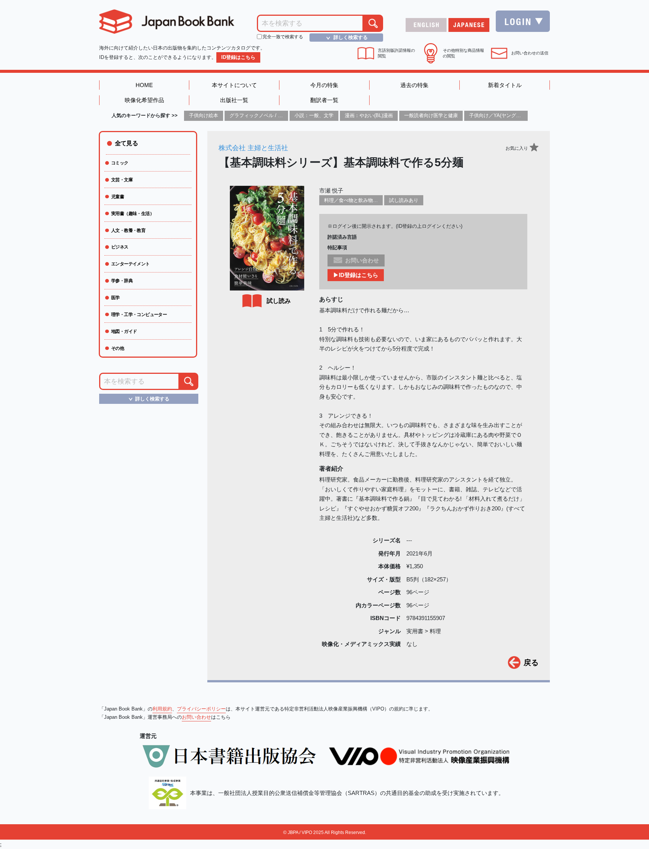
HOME (144, 85)
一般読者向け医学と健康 (431, 115)
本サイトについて (234, 85)
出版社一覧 (234, 100)
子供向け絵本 (203, 115)
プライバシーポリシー (201, 709)
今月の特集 (324, 85)
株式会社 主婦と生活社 (253, 148)
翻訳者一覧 (324, 100)
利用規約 (162, 709)
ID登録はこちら (238, 57)
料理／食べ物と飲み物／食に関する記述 (368, 200)
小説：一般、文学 (314, 115)
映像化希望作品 (144, 100)
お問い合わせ (196, 717)
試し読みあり (403, 200)
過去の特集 (414, 85)
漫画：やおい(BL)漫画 (369, 115)
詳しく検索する (346, 38)
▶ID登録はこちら (355, 275)
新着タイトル (505, 85)
